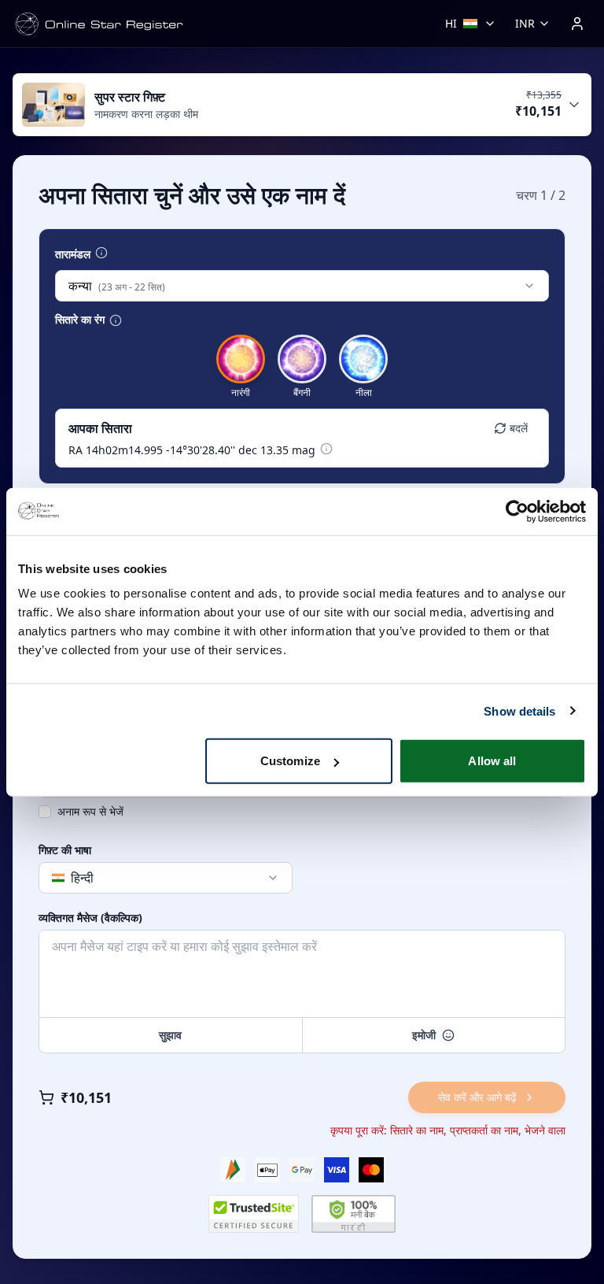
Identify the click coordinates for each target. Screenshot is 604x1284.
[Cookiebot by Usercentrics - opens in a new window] (517, 511)
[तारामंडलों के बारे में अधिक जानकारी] (101, 252)
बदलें (519, 427)
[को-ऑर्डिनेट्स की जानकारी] (326, 448)
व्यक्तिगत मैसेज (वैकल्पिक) (90, 917)
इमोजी (424, 1034)
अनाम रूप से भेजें (90, 811)
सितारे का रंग (80, 319)
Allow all (492, 761)
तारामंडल (72, 254)
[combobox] (302, 286)
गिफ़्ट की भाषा (65, 850)
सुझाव (170, 1034)
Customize (290, 761)
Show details (519, 710)
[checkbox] (45, 811)
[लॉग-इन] (577, 23)
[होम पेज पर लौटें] (99, 24)
